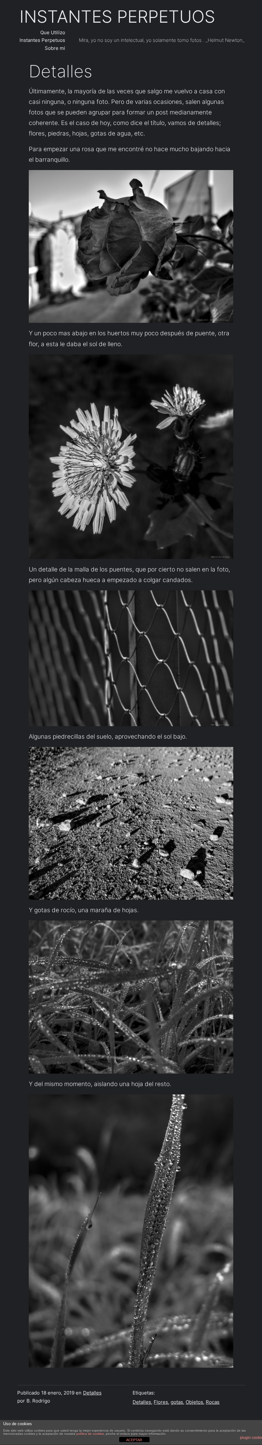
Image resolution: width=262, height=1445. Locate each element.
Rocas (213, 1402)
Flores (161, 1402)
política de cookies (90, 1433)
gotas (177, 1402)
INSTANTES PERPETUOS (117, 16)
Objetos (194, 1402)
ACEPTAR (134, 1440)
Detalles (92, 1393)
